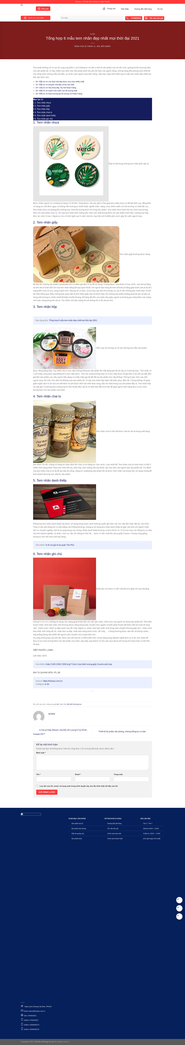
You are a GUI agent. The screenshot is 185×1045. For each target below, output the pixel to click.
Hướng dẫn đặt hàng (143, 9)
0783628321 (136, 18)
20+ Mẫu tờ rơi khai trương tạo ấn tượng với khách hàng (58, 94)
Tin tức (160, 9)
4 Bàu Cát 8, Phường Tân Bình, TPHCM (37, 1007)
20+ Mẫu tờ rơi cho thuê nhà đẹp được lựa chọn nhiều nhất (59, 81)
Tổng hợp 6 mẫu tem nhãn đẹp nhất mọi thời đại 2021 (73, 320)
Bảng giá (44, 9)
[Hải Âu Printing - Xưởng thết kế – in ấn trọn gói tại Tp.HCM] (26, 9)
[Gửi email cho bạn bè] (92, 695)
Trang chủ (111, 9)
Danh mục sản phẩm (36, 18)
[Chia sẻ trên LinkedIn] (102, 695)
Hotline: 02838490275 (31, 1025)
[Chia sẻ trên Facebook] (83, 695)
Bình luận (41, 753)
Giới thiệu (125, 9)
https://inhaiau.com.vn (52, 681)
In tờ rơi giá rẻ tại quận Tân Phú (60, 545)
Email (78, 774)
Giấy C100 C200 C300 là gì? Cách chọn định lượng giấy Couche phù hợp (79, 664)
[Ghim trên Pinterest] (97, 695)
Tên (38, 774)
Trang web (118, 774)
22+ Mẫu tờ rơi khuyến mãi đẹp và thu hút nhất (54, 85)
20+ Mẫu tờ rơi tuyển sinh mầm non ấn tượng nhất (56, 91)
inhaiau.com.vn (63, 1042)
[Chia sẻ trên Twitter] (88, 695)
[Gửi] (121, 18)
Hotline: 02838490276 (31, 1029)
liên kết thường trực (74, 704)
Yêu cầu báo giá (156, 18)
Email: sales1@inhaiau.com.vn (34, 1011)
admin (107, 46)
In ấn (92, 34)
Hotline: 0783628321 (31, 1020)
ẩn (42, 99)
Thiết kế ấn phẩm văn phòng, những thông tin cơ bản (122, 732)
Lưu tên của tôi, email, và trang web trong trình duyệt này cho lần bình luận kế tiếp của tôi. (79, 786)
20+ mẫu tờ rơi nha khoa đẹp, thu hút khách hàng (55, 88)
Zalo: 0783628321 (30, 1016)
